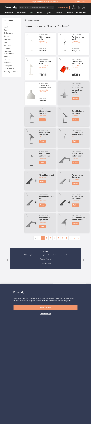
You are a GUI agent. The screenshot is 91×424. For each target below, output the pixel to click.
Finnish (84, 1)
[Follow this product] (26, 34)
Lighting (48, 13)
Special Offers (9, 69)
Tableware (69, 13)
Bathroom (7, 45)
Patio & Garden (81, 13)
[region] (45, 354)
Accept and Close (45, 307)
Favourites (7, 63)
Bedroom (7, 56)
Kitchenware (8, 33)
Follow (75, 99)
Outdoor (7, 48)
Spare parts (8, 66)
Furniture (39, 13)
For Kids (7, 59)
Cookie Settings (45, 314)
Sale (31, 13)
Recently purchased (11, 72)
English (77, 1)
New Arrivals (9, 13)
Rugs (5, 42)
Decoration (58, 13)
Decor (6, 30)
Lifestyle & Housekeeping (9, 52)
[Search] (52, 7)
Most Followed (21, 13)
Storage (6, 36)
